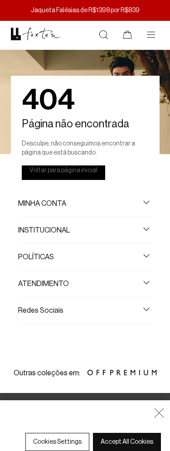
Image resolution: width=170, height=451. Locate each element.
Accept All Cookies (127, 442)
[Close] (159, 413)
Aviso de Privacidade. (87, 429)
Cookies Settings (57, 442)
